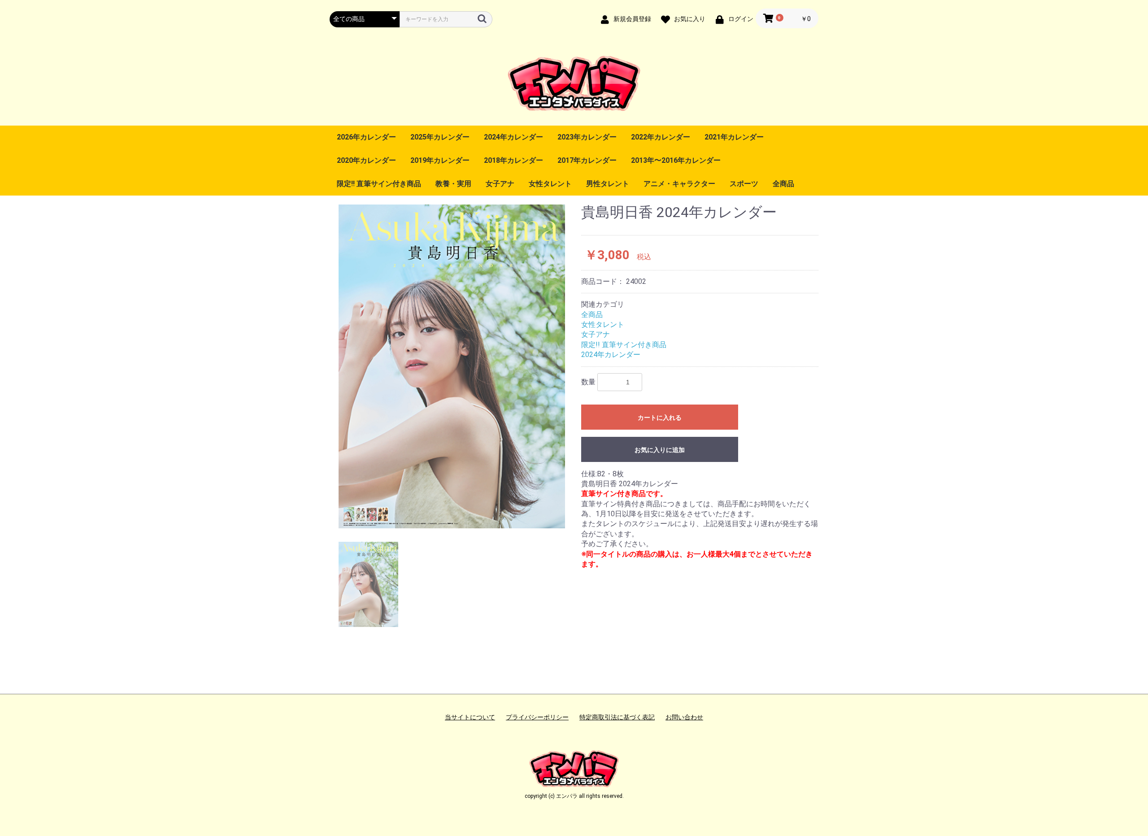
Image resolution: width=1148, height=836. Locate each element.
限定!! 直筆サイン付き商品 (379, 183)
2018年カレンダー (513, 160)
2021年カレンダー (734, 137)
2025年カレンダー (440, 137)
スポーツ (744, 183)
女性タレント (550, 183)
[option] (452, 366)
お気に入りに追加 (660, 449)
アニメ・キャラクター (679, 183)
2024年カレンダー (513, 137)
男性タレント (607, 183)
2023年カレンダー (587, 137)
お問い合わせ (684, 717)
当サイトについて (470, 717)
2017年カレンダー (587, 160)
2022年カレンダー (660, 137)
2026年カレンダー (366, 137)
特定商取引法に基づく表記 (617, 717)
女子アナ (500, 183)
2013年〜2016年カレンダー (676, 160)
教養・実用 (453, 183)
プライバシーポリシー (537, 717)
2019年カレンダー (440, 160)
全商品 (783, 183)
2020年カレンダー (366, 160)
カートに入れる (660, 417)
